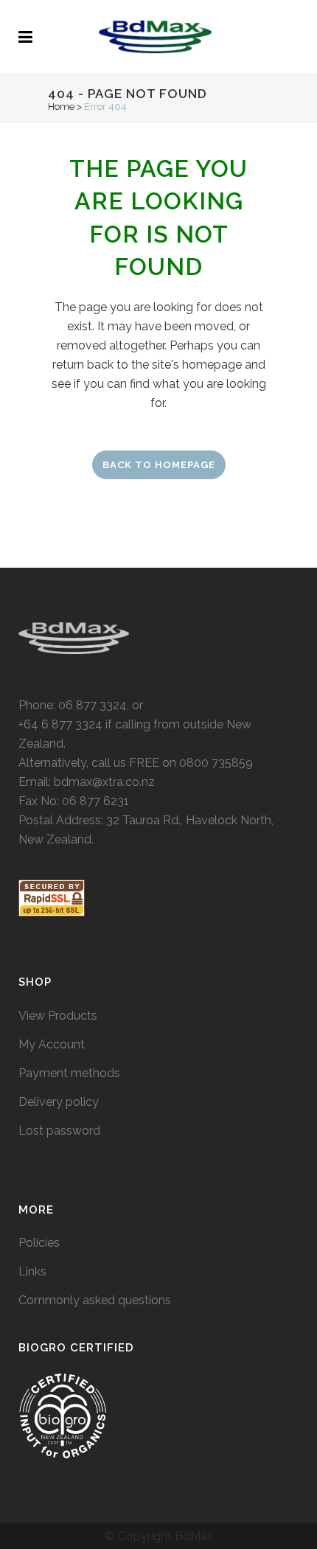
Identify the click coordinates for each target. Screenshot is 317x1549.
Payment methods (69, 1073)
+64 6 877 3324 (60, 724)
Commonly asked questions (94, 1300)
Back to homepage (158, 464)
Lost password (59, 1131)
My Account (51, 1044)
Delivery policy (58, 1102)
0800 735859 (216, 763)
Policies (39, 1243)
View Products (57, 1016)
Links (32, 1271)
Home (61, 106)
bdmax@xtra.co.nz (104, 782)
